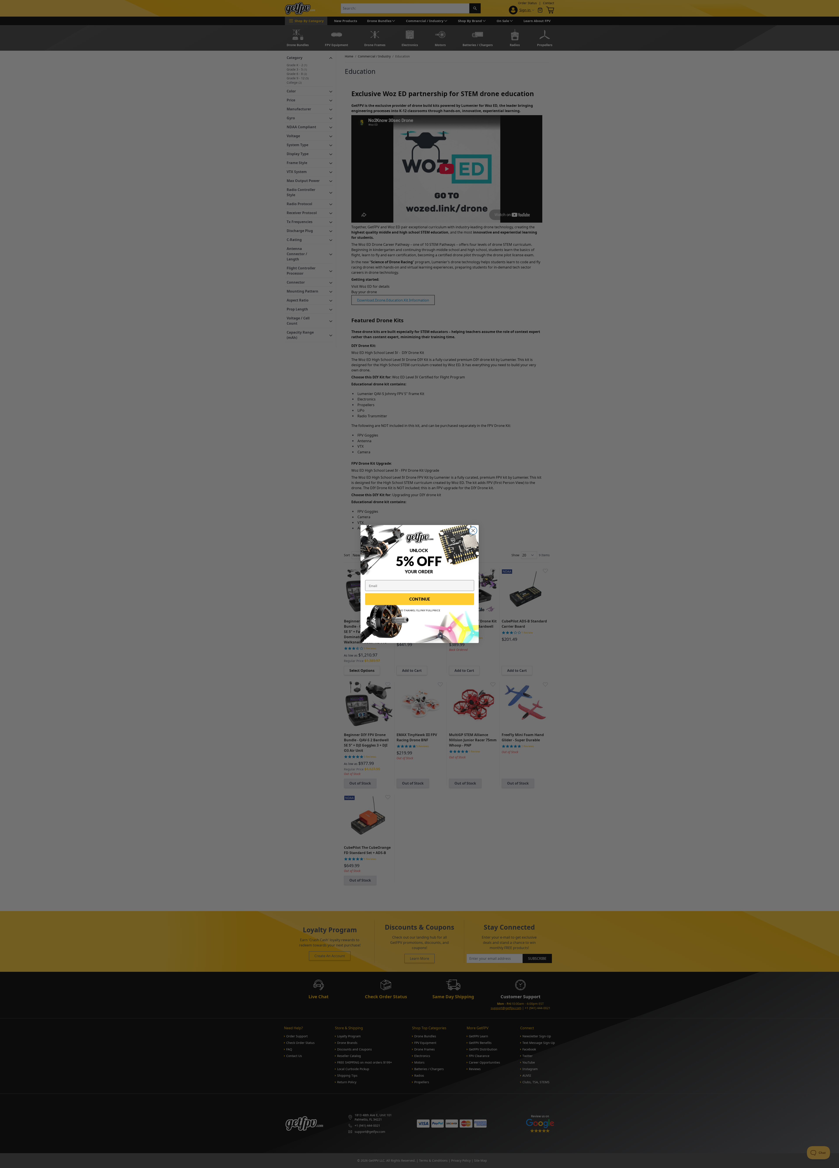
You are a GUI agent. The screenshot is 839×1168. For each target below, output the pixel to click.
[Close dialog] (473, 530)
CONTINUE (419, 599)
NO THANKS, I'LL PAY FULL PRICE (419, 610)
